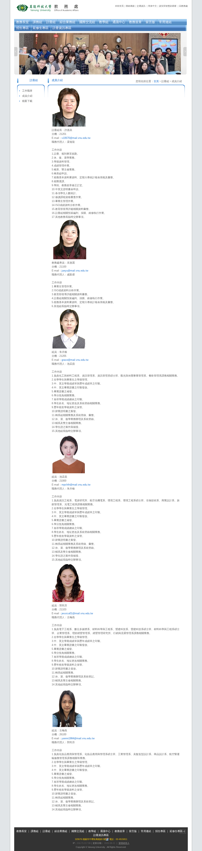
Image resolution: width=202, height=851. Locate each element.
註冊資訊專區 (61, 28)
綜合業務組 (67, 22)
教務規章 (135, 22)
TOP (182, 831)
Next (185, 51)
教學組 (103, 22)
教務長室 (22, 22)
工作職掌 (27, 90)
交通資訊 (141, 6)
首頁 (156, 81)
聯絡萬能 (130, 6)
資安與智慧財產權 (167, 6)
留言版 (150, 22)
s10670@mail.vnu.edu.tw (76, 137)
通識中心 (118, 22)
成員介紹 (27, 95)
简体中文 (152, 6)
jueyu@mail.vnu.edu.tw (75, 270)
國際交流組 (87, 22)
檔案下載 (27, 101)
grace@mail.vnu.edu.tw (75, 359)
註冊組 (51, 22)
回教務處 (183, 6)
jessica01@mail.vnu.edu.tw (77, 613)
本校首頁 (119, 6)
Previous (16, 51)
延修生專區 (41, 28)
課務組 (37, 22)
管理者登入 (124, 843)
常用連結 (165, 22)
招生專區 (22, 28)
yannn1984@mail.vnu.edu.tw (78, 738)
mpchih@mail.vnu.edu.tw (76, 484)
